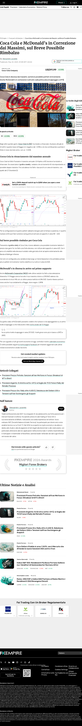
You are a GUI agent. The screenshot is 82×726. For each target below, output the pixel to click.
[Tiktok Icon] (29, 662)
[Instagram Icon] (17, 662)
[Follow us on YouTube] (77, 7)
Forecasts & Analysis (16, 38)
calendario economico (57, 342)
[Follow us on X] (71, 7)
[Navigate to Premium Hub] (11, 584)
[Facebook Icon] (5, 662)
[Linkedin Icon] (9, 662)
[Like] (46, 447)
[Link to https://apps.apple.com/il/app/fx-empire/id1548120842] (5, 669)
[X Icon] (1, 662)
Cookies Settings (61, 670)
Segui (61, 409)
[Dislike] (52, 447)
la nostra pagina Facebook (27, 345)
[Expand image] (63, 197)
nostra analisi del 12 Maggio (39, 325)
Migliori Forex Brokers (33, 464)
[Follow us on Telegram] (81, 7)
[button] (4, 3)
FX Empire (3, 38)
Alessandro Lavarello (17, 408)
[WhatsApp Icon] (25, 662)
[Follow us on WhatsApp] (74, 7)
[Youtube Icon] (13, 662)
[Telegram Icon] (21, 662)
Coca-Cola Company (10, 71)
